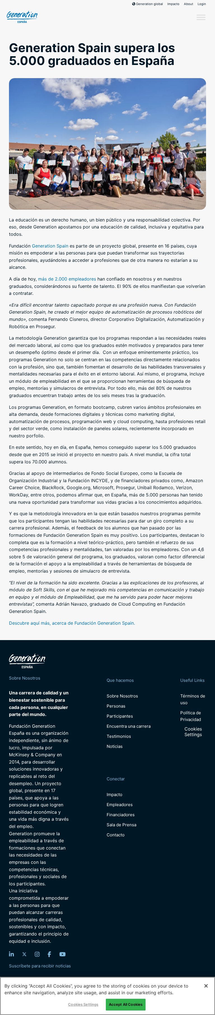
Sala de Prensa (121, 824)
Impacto (173, 4)
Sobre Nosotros (122, 696)
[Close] (206, 986)
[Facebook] (49, 954)
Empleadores (120, 804)
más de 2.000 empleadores (67, 279)
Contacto (116, 834)
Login (202, 4)
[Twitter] (24, 954)
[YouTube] (62, 954)
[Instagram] (37, 954)
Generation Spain (50, 246)
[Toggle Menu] (201, 17)
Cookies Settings (193, 731)
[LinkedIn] (11, 954)
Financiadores (121, 814)
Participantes (120, 716)
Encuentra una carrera (129, 726)
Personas (116, 706)
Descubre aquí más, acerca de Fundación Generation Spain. (72, 623)
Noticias (115, 746)
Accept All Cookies (125, 1004)
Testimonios (119, 736)
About (188, 4)
